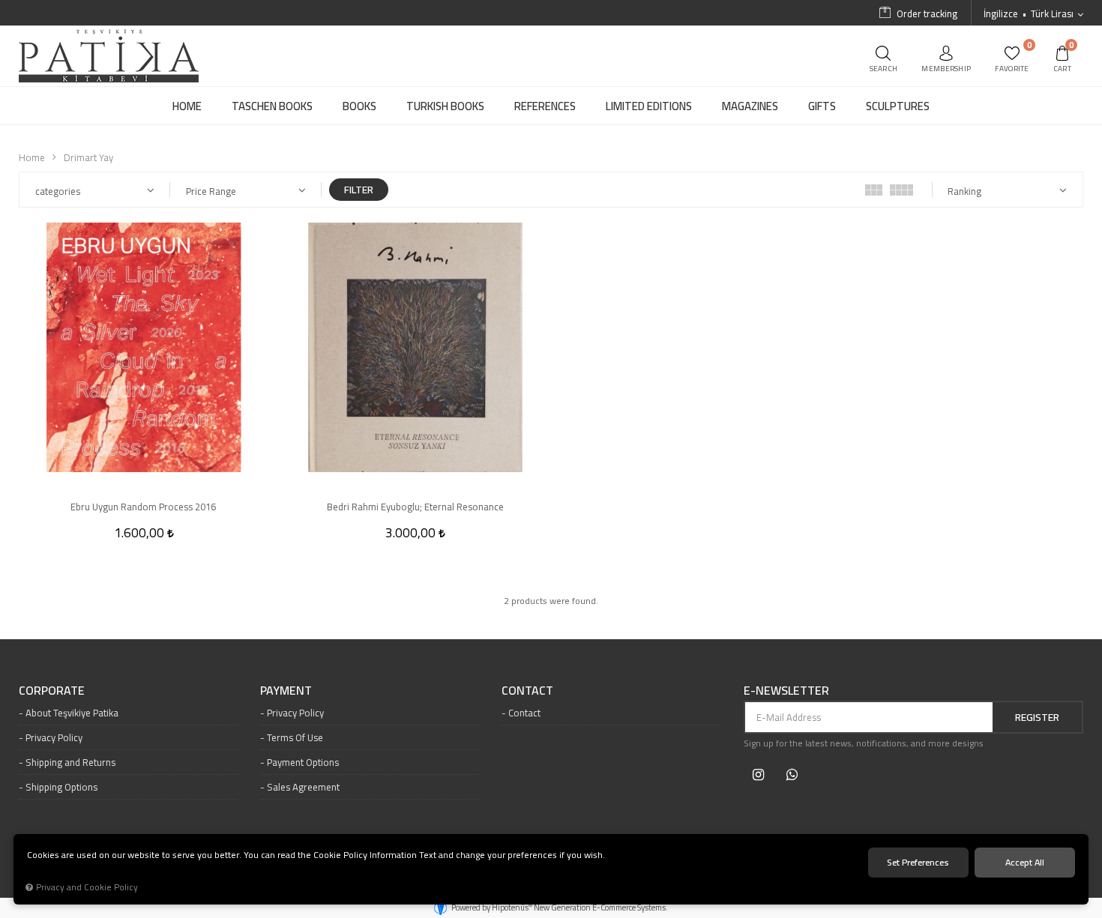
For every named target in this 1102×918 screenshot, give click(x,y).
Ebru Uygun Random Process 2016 (143, 506)
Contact (524, 713)
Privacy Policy (53, 737)
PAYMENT (286, 691)
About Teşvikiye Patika (71, 713)
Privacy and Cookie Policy (87, 887)
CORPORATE (52, 691)
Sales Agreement (303, 787)
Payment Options (303, 762)
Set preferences (918, 862)
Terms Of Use (295, 737)
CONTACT (527, 691)
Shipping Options (61, 787)
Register (1037, 717)
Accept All (1024, 862)
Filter (358, 189)
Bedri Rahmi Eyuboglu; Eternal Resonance (415, 506)
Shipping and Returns (70, 762)
